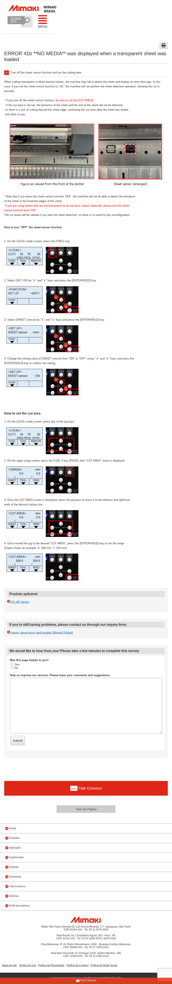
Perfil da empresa (19, 905)
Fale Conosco (17, 886)
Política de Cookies (77, 965)
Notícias (14, 896)
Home (12, 828)
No (16, 667)
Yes (16, 664)
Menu (42, 26)
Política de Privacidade (51, 965)
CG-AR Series (19, 602)
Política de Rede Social (104, 965)
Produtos (14, 838)
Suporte (13, 867)
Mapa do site (9, 965)
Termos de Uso (27, 965)
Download (15, 876)
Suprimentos (16, 857)
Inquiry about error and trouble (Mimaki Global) (41, 632)
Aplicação (15, 847)
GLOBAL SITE (16, 20)
